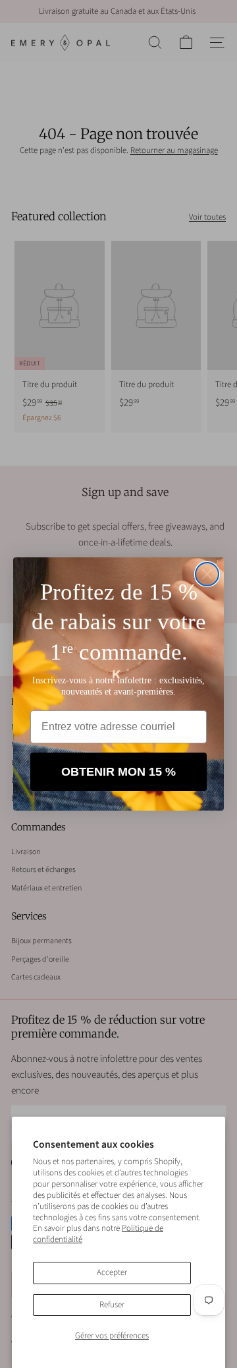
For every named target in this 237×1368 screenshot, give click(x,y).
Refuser (111, 1305)
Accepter (112, 1272)
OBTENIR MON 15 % (118, 771)
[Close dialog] (207, 574)
